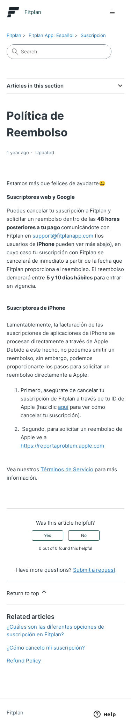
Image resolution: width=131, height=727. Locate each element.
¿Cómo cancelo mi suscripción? (46, 647)
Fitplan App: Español (51, 35)
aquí (63, 407)
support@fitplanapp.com (62, 235)
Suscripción (93, 35)
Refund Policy (24, 660)
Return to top (24, 593)
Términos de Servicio (67, 469)
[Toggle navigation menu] (112, 12)
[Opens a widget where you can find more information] (105, 715)
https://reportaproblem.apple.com (62, 445)
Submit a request (94, 570)
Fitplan (14, 35)
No (84, 535)
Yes (47, 535)
